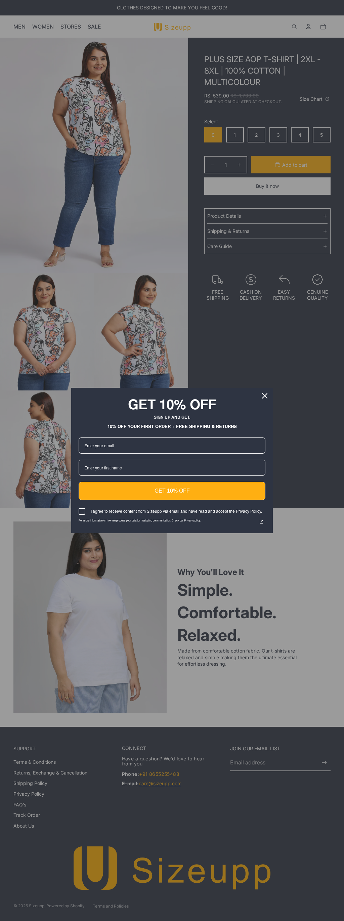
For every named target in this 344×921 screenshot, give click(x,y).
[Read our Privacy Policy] (261, 522)
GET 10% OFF (172, 491)
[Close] (265, 396)
